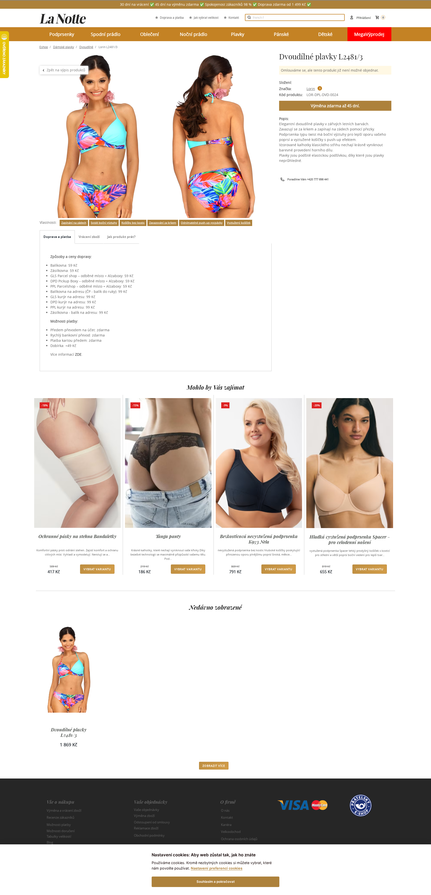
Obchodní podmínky (149, 835)
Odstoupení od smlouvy (152, 822)
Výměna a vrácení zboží (64, 810)
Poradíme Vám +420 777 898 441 (308, 179)
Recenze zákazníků (60, 817)
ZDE (78, 354)
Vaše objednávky (146, 809)
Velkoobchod (231, 831)
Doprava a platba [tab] (57, 236)
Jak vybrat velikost (206, 17)
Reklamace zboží (146, 828)
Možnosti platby (59, 824)
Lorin (311, 88)
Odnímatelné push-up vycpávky (201, 222)
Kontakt (233, 17)
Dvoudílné (86, 47)
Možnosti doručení (61, 831)
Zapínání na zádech (73, 222)
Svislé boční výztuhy (104, 222)
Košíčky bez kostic (133, 222)
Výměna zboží (144, 815)
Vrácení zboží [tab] (89, 236)
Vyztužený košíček (238, 222)
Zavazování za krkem (162, 222)
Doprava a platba (172, 17)
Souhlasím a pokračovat (216, 882)
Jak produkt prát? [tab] (121, 236)
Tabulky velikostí (59, 836)
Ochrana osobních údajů (239, 839)
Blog (50, 842)
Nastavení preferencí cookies (216, 868)
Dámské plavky (63, 47)
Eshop (43, 47)
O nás (225, 810)
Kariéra (226, 824)
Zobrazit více (214, 766)
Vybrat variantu (97, 569)
